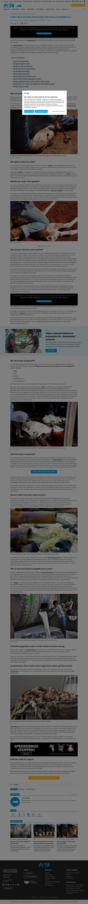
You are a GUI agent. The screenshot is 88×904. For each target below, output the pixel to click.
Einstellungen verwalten (58, 111)
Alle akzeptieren (29, 111)
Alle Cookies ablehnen (41, 111)
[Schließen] (64, 92)
